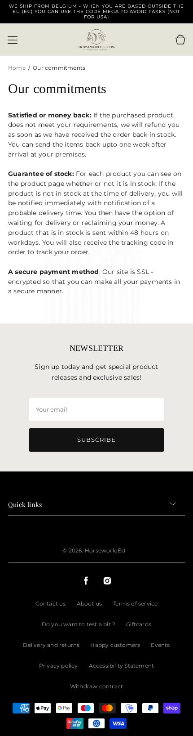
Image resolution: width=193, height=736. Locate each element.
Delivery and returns (51, 645)
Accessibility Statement (121, 665)
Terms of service (135, 603)
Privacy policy (58, 665)
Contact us (50, 603)
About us (89, 603)
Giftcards (138, 624)
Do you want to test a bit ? (78, 624)
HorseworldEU (105, 550)
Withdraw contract (96, 686)
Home (17, 67)
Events (160, 645)
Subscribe (96, 439)
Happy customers (115, 645)
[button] (12, 40)
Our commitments (59, 67)
